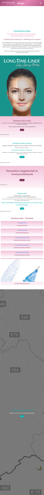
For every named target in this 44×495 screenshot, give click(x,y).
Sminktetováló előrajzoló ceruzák (22, 240)
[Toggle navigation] (40, 3)
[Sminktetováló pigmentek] (22, 230)
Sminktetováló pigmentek (22, 232)
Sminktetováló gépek (22, 225)
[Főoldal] (13, 3)
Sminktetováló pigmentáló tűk (22, 283)
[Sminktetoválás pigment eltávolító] (22, 245)
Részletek (22, 157)
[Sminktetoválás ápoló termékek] (22, 252)
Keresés (22, 416)
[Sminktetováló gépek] (22, 222)
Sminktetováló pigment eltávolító (22, 247)
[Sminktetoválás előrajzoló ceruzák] (22, 237)
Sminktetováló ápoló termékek (22, 255)
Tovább (22, 129)
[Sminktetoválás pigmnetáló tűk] (22, 270)
